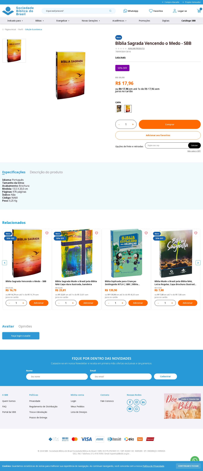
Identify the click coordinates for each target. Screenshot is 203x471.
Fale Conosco (107, 401)
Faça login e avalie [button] (20, 335)
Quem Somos (9, 401)
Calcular (194, 145)
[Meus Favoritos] (156, 11)
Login (73, 401)
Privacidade (34, 401)
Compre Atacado (172, 2)
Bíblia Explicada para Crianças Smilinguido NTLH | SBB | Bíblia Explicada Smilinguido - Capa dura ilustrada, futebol (123, 283)
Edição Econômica (33, 29)
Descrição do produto (46, 172)
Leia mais (120, 57)
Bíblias (38, 20)
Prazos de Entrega (38, 417)
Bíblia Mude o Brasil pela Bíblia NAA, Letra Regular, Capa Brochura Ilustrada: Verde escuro (175, 283)
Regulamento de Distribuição (43, 406)
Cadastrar (165, 376)
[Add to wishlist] (46, 233)
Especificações (13, 172)
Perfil (20, 29)
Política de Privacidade (153, 466)
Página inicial (10, 29)
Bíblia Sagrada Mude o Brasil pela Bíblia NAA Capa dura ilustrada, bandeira (76, 283)
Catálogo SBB (188, 20)
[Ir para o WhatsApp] (194, 460)
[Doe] (182, 406)
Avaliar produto (136, 48)
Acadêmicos (118, 20)
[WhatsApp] (130, 11)
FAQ (4, 406)
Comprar (169, 124)
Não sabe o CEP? (194, 151)
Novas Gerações (90, 20)
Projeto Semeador (193, 2)
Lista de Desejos (79, 412)
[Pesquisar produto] (111, 12)
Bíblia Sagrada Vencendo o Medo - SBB (26, 281)
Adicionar (39, 302)
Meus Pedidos (77, 406)
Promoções (144, 20)
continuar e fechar (188, 466)
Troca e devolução (38, 412)
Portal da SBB (9, 412)
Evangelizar (62, 20)
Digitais (165, 20)
